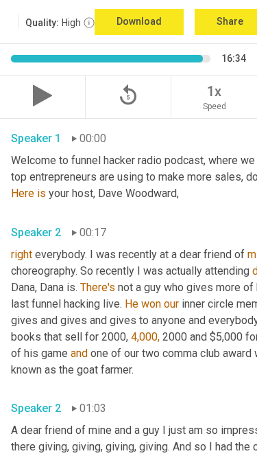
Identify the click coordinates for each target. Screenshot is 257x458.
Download (139, 21)
